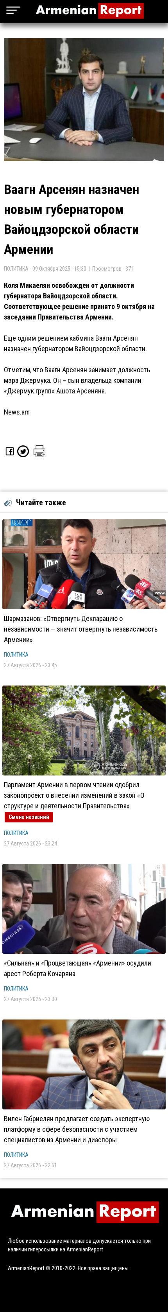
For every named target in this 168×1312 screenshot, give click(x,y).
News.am (17, 412)
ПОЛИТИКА (16, 655)
